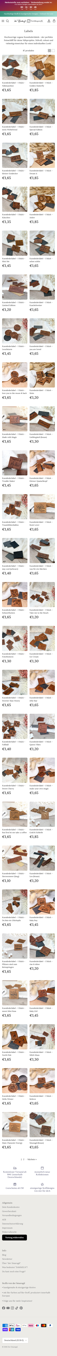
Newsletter (7, 1259)
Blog (4, 1255)
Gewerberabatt (9, 1211)
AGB (4, 1219)
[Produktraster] (49, 50)
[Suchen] (9, 21)
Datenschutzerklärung (12, 1223)
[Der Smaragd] (28, 21)
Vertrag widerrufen (14, 1237)
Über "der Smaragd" (11, 1263)
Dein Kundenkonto (10, 1207)
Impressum (7, 1228)
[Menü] (3, 21)
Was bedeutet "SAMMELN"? (15, 1267)
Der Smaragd (12, 1347)
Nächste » (32, 1159)
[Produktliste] (53, 50)
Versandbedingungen (12, 1215)
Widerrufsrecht (9, 1232)
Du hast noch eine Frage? (13, 1271)
